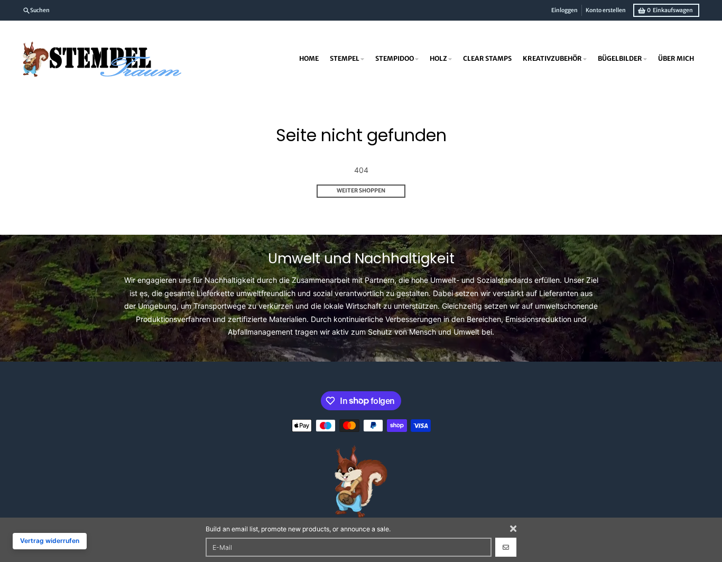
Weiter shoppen (361, 190)
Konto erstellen (606, 10)
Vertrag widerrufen (49, 541)
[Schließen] (513, 528)
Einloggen (564, 10)
